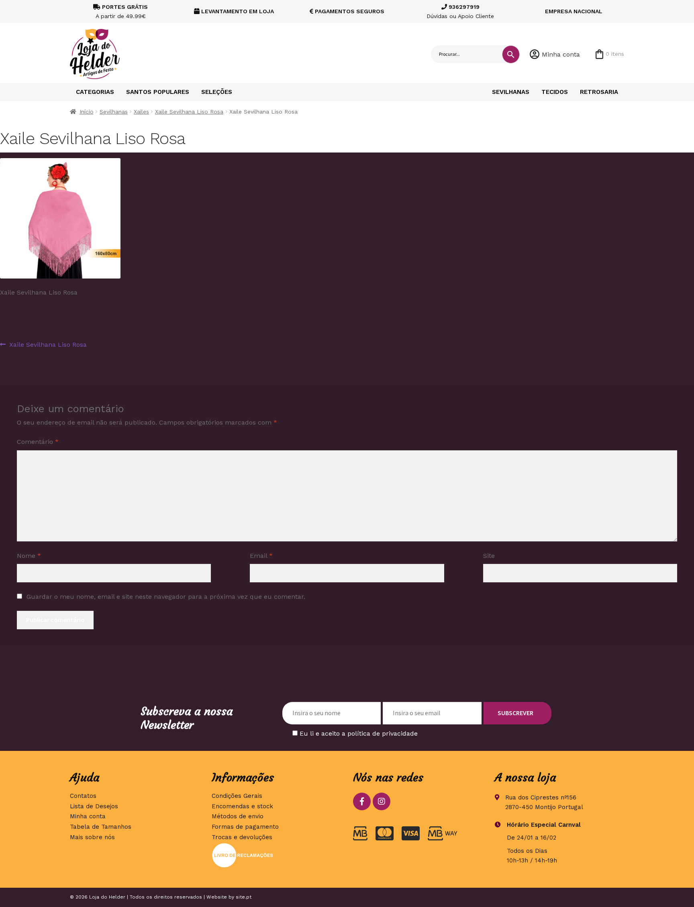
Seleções (216, 92)
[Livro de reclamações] (276, 855)
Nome (29, 555)
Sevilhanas (510, 92)
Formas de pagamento (245, 826)
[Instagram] (381, 801)
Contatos (83, 795)
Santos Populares (157, 92)
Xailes (141, 111)
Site (489, 555)
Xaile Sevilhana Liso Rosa (189, 111)
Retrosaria (599, 92)
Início (87, 111)
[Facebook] (362, 801)
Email (261, 555)
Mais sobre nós (92, 837)
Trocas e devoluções (242, 837)
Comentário (38, 441)
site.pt (243, 897)
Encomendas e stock (242, 806)
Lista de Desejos (94, 806)
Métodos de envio (237, 816)
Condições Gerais (237, 795)
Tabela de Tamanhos (100, 826)
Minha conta (561, 54)
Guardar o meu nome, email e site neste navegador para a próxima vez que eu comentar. (166, 596)
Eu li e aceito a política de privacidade (359, 733)
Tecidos (554, 92)
